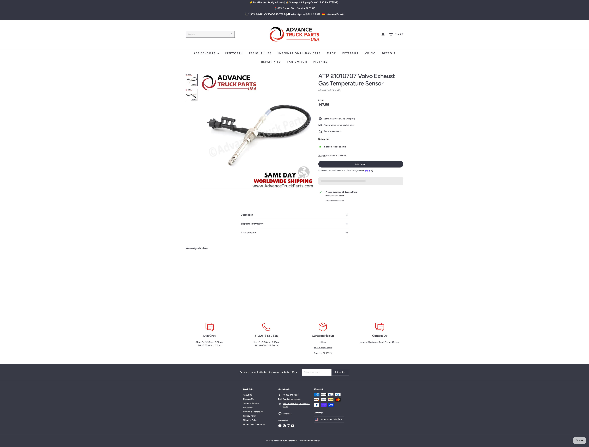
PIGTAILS (320, 61)
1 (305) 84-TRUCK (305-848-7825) (267, 14)
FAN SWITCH (297, 61)
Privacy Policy (249, 416)
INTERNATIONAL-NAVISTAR (299, 53)
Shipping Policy (250, 420)
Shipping (322, 155)
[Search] (231, 34)
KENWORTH (234, 53)
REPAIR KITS (271, 61)
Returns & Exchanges (253, 412)
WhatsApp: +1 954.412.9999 (305, 14)
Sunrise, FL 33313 (323, 353)
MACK (331, 53)
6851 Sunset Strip (323, 347)
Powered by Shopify (310, 440)
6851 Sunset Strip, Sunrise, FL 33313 (296, 8)
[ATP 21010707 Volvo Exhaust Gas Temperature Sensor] (204, 284)
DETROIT (389, 53)
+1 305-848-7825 (266, 336)
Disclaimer (248, 407)
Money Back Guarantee (254, 424)
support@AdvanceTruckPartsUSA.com (379, 342)
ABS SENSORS (205, 53)
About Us (247, 395)
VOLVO (370, 53)
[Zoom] (257, 131)
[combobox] (210, 34)
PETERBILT (350, 53)
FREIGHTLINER (260, 53)
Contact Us (248, 399)
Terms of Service (251, 403)
